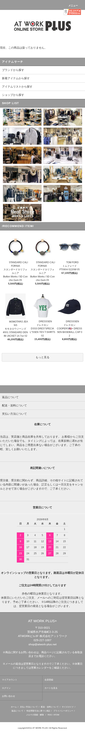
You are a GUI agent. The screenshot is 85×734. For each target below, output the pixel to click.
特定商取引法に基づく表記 (38, 711)
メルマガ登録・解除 (35, 715)
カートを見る (51, 688)
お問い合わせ (8, 696)
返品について (17, 711)
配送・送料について (50, 707)
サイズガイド (68, 707)
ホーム (14, 707)
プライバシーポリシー (63, 711)
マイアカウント (9, 679)
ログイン (6, 688)
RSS (50, 715)
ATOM (56, 715)
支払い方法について (29, 707)
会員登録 (48, 679)
